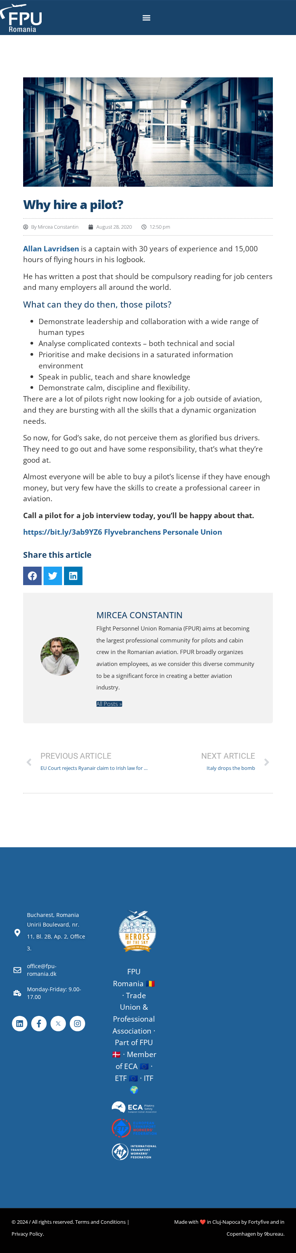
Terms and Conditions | (102, 1221)
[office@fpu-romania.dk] (17, 970)
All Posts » (109, 704)
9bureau (273, 1233)
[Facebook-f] (39, 1023)
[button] (146, 18)
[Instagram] (77, 1023)
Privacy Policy (27, 1233)
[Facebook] (32, 576)
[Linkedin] (73, 576)
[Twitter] (53, 576)
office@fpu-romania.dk (42, 969)
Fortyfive (258, 1221)
